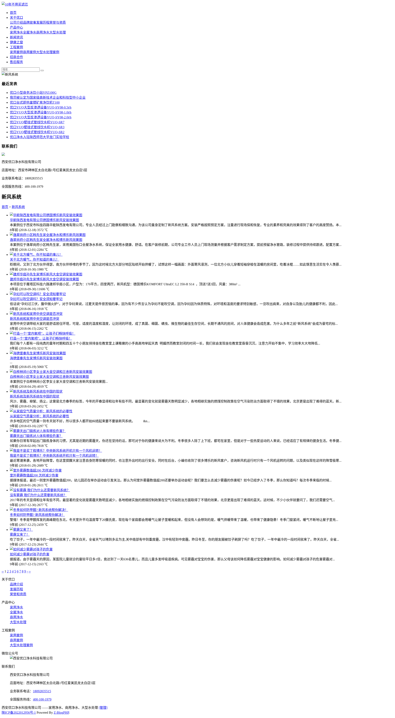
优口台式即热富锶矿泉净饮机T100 (35, 102)
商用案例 (29, 52)
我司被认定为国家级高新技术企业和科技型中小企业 (48, 97)
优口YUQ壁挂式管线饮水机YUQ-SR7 (37, 122)
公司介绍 (16, 22)
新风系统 (18, 207)
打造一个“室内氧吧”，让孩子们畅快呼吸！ (41, 338)
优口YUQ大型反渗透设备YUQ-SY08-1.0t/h (40, 112)
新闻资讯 (16, 37)
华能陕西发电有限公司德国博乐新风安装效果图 (44, 220)
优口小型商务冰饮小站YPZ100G (33, 92)
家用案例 (16, 52)
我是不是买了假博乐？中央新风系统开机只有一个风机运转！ (54, 455)
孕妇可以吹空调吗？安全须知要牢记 (36, 299)
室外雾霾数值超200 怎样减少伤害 (34, 475)
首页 (13, 12)
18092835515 (42, 691)
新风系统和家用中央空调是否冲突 (34, 318)
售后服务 (16, 62)
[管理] (103, 707)
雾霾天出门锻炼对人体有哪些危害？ (36, 436)
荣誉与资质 (57, 22)
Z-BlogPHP (61, 712)
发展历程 (42, 22)
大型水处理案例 (47, 52)
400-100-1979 (42, 699)
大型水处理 (57, 32)
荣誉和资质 (18, 594)
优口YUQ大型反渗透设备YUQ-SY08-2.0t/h (40, 117)
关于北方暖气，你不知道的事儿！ (34, 259)
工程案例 (16, 47)
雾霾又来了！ (20, 534)
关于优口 (16, 17)
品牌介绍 (16, 584)
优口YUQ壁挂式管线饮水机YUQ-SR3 (37, 127)
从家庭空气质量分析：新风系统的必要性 (39, 416)
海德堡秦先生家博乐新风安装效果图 (36, 358)
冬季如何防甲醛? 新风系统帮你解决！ (37, 515)
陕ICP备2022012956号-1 (19, 712)
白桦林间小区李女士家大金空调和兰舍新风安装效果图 (49, 376)
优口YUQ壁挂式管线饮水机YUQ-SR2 (37, 132)
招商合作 (16, 57)
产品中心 (16, 27)
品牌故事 (29, 22)
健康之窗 (16, 42)
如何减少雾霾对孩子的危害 (29, 554)
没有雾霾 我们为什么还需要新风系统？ (38, 495)
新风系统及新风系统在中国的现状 (34, 396)
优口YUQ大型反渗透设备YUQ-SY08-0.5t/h (40, 107)
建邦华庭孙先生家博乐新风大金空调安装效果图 (44, 279)
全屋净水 (29, 32)
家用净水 (16, 32)
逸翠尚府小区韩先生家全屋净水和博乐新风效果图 (46, 240)
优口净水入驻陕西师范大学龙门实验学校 (39, 137)
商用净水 (42, 32)
